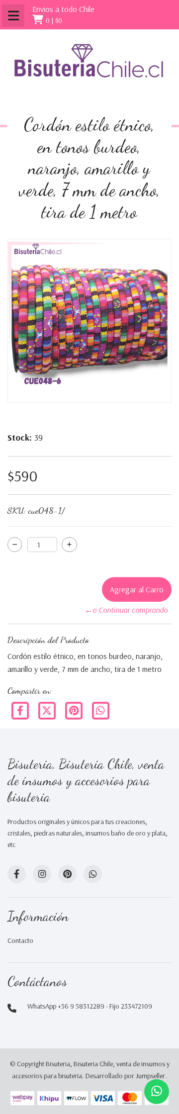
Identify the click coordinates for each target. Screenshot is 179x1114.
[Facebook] (20, 710)
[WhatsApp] (93, 874)
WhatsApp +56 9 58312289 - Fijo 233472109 (89, 1006)
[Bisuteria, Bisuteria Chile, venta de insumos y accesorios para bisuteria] (89, 68)
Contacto (20, 940)
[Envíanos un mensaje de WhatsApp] (156, 1091)
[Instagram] (42, 874)
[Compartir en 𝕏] (47, 710)
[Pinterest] (74, 710)
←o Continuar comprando (126, 610)
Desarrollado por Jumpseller (125, 1075)
